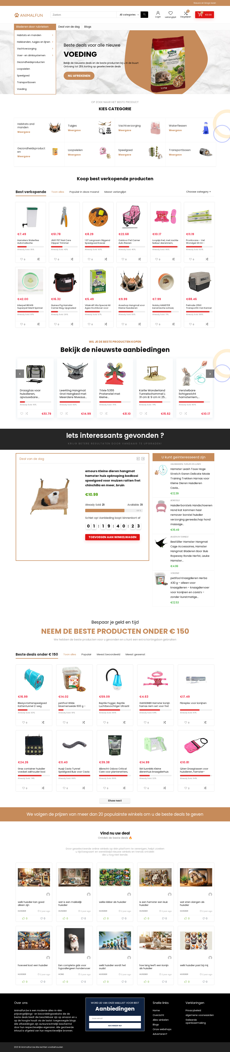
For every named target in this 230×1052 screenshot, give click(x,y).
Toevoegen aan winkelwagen (113, 537)
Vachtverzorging (26, 48)
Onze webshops (162, 1029)
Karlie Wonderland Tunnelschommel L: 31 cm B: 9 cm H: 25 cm (112, 395)
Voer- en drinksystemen (31, 55)
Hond (61, 974)
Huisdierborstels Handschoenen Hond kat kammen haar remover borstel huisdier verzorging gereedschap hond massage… (191, 514)
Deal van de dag (69, 27)
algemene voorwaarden (200, 1015)
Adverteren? (160, 1034)
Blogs (87, 27)
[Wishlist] (171, 13)
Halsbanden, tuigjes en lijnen (33, 42)
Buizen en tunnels (179, 536)
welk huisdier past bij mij (194, 965)
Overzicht (158, 1015)
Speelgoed (23, 75)
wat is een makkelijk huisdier (70, 903)
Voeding (22, 89)
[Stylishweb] (48, 895)
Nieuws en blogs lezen (205, 3)
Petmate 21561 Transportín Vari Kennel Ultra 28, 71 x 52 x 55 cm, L (199, 308)
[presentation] (20, 373)
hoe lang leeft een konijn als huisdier (154, 967)
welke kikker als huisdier (112, 902)
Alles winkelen (161, 1020)
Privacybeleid (193, 1010)
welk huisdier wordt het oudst (112, 967)
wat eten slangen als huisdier (192, 903)
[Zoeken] (144, 14)
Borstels (174, 500)
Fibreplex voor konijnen (193, 703)
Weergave (23, 132)
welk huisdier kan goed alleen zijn (31, 903)
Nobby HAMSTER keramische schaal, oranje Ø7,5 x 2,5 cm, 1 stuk (164, 309)
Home (156, 1010)
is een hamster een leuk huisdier (153, 903)
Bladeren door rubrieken (32, 27)
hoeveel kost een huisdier (33, 965)
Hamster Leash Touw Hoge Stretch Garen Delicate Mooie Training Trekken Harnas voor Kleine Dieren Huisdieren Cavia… (190, 478)
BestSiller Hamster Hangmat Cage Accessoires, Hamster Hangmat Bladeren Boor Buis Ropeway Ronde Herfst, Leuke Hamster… (189, 551)
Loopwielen (23, 69)
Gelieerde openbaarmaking (196, 1021)
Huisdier (22, 911)
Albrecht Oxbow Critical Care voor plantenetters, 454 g (113, 771)
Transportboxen (26, 82)
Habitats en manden (29, 35)
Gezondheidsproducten (31, 62)
